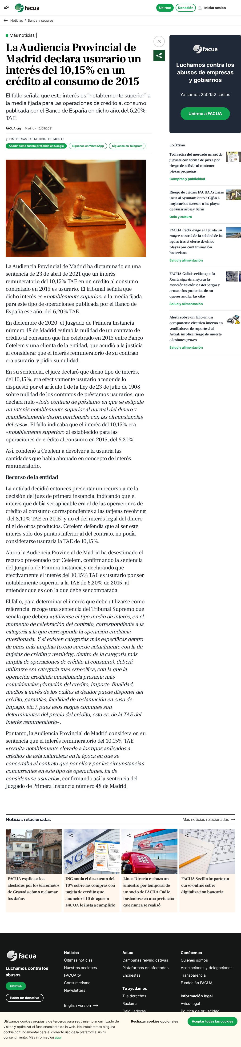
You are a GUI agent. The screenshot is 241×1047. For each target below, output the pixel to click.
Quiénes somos (194, 960)
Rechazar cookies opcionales (154, 1021)
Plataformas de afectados (145, 968)
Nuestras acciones (80, 968)
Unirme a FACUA (205, 113)
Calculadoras (134, 1011)
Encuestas (131, 975)
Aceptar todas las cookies (212, 1021)
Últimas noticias (78, 960)
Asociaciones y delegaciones (206, 968)
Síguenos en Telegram (127, 146)
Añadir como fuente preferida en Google (36, 146)
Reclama (129, 1003)
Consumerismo (77, 983)
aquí (58, 1037)
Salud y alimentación (186, 260)
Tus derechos (134, 996)
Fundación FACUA (197, 983)
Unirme (165, 8)
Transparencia (193, 975)
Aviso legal (190, 1003)
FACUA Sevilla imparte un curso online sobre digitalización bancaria (205, 885)
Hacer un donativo (24, 998)
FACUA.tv (72, 975)
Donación (185, 8)
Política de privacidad (200, 1011)
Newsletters (74, 990)
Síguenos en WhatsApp (88, 146)
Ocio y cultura (180, 217)
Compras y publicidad (187, 179)
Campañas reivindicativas (145, 960)
